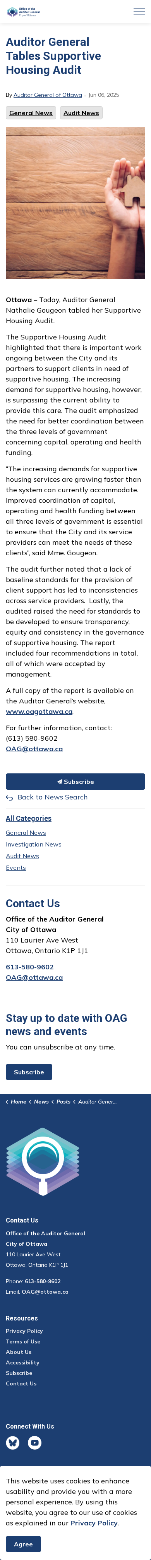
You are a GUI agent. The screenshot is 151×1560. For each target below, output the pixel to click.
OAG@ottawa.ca (34, 977)
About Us (18, 1351)
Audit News (81, 113)
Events (16, 867)
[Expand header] (139, 11)
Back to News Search (52, 796)
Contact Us (21, 1383)
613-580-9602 (30, 966)
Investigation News (34, 844)
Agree (23, 1544)
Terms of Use (23, 1341)
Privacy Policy (24, 1330)
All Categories (28, 818)
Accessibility (22, 1362)
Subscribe (78, 781)
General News (31, 113)
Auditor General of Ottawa (48, 94)
